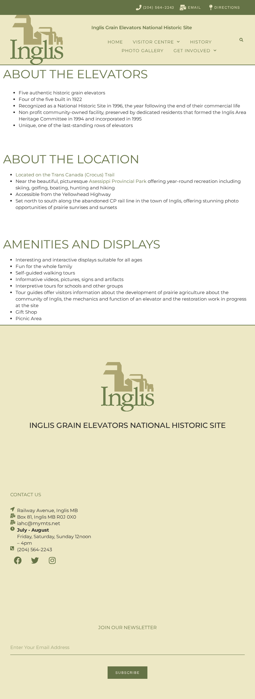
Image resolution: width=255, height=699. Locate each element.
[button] (241, 40)
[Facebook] (18, 560)
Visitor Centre (153, 42)
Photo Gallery (143, 50)
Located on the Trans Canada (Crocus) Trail (65, 175)
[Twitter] (35, 560)
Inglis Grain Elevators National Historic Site (141, 27)
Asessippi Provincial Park (117, 181)
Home (115, 42)
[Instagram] (52, 560)
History (201, 42)
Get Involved (192, 50)
